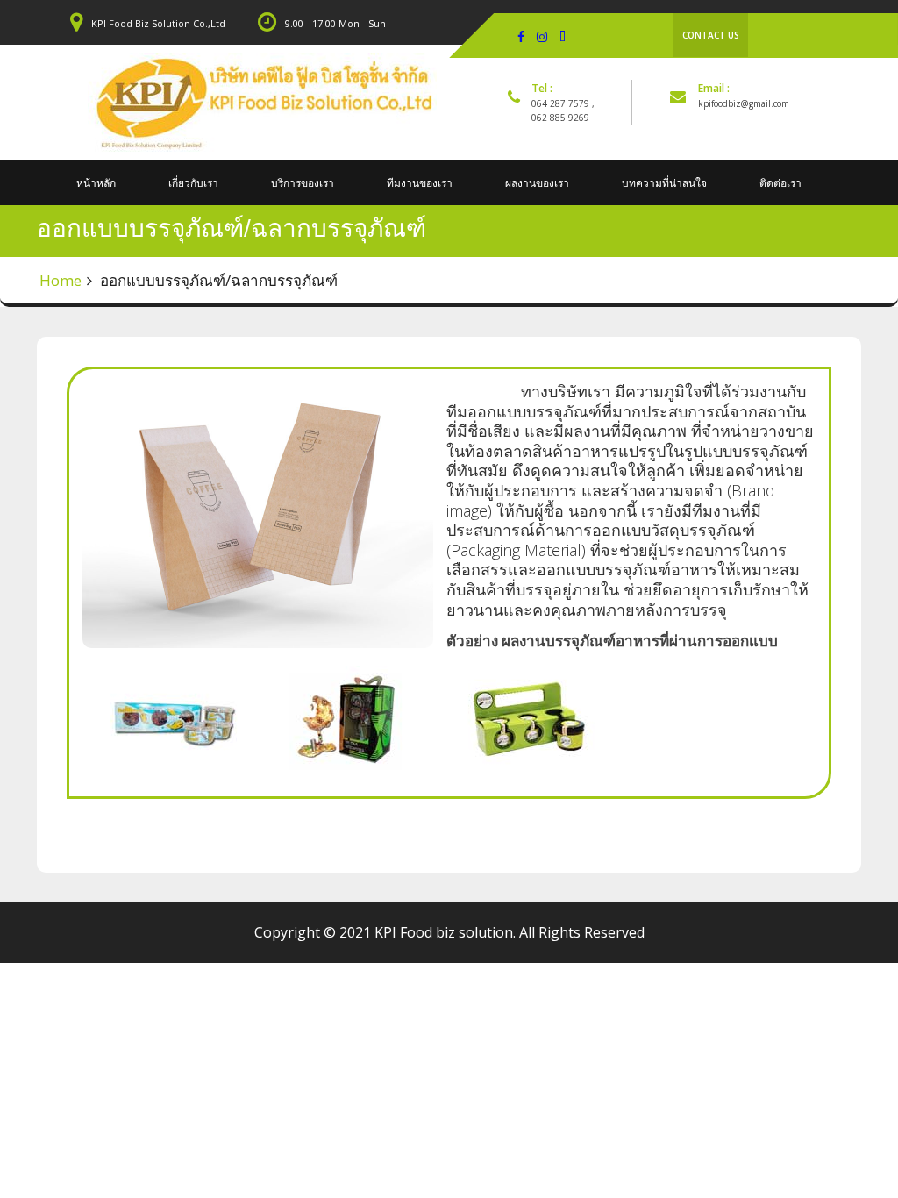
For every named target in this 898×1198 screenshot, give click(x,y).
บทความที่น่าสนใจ (664, 182)
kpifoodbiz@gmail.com (743, 103)
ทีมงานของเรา (420, 182)
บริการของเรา (302, 182)
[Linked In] (562, 35)
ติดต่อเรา (780, 182)
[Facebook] (521, 35)
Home (60, 280)
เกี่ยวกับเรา (193, 182)
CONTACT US (710, 35)
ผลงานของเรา (537, 182)
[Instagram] (542, 35)
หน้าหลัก (96, 182)
